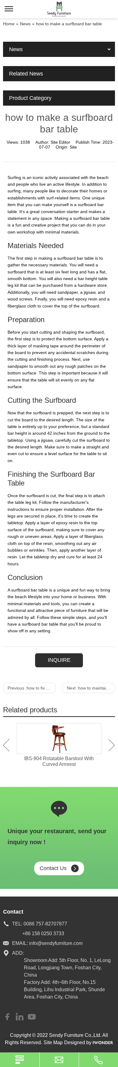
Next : (91, 688)
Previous (6, 745)
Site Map (53, 1042)
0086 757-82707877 (45, 923)
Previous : (32, 688)
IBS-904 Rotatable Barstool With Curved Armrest (59, 761)
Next (112, 745)
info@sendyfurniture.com (56, 943)
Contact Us (53, 868)
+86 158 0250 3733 (43, 933)
